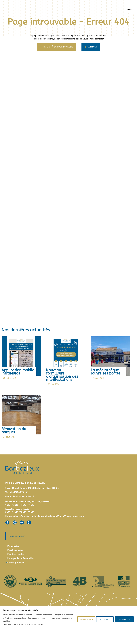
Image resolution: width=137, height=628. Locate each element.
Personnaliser (85, 619)
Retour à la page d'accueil (58, 46)
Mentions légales (15, 554)
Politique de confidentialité (20, 558)
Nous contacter (17, 536)
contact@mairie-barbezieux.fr (20, 496)
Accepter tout (124, 619)
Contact (92, 46)
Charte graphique (15, 562)
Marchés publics (15, 549)
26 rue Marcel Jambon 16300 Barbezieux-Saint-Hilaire (32, 488)
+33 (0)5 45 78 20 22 (20, 492)
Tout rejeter (105, 619)
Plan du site (13, 545)
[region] (68, 617)
